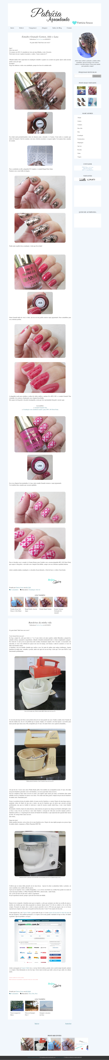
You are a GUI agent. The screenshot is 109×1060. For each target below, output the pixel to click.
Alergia (44, 28)
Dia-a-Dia (31, 993)
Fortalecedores (81, 139)
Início (12, 28)
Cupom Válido (27, 912)
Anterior (68, 1023)
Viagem (79, 157)
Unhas (79, 153)
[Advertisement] (87, 196)
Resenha (79, 150)
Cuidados (79, 124)
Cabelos (79, 121)
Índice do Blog (57, 28)
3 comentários (15, 590)
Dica (36, 993)
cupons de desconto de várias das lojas (59, 912)
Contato (69, 28)
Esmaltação (32, 590)
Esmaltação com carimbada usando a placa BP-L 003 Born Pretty (40, 409)
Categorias (33, 28)
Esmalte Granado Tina (41, 407)
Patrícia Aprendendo (33, 1057)
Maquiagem (80, 142)
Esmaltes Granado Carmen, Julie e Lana (40, 36)
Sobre (21, 28)
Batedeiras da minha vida (40, 622)
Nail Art (38, 590)
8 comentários (15, 993)
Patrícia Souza (60, 1057)
